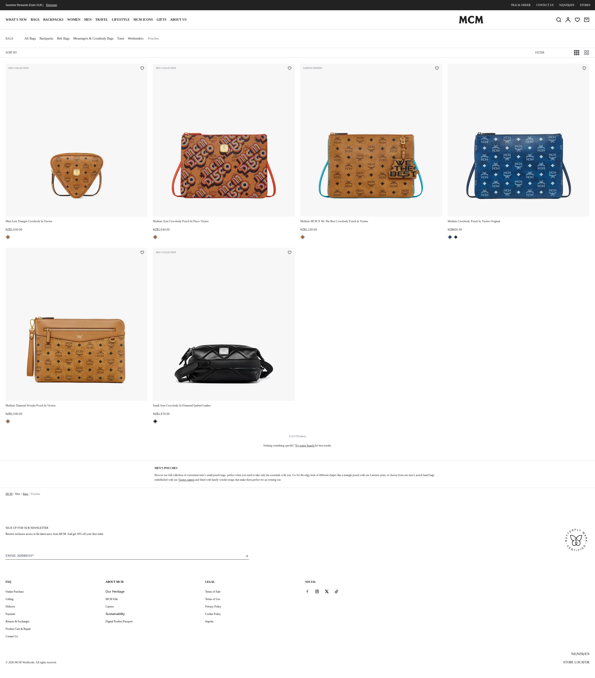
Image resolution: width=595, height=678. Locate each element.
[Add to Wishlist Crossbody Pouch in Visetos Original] (584, 69)
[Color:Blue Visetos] (450, 237)
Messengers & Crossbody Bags (93, 38)
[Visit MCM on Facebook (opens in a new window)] (307, 591)
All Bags (30, 38)
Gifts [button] (161, 19)
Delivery (10, 606)
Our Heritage (115, 591)
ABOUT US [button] (178, 19)
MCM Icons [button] (143, 19)
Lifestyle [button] (121, 19)
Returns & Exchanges (18, 621)
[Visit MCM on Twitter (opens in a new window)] (327, 591)
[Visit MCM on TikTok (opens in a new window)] (336, 591)
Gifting (9, 599)
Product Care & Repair (18, 629)
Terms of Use (212, 599)
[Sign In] (568, 20)
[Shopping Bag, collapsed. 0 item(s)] (586, 20)
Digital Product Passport (119, 621)
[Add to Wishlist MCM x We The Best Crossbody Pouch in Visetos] (437, 69)
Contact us (545, 5)
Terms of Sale (212, 591)
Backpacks (53, 19)
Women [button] (73, 19)
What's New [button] (16, 19)
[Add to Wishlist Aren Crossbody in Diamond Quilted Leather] (289, 253)
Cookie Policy (213, 614)
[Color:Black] (155, 421)
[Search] (559, 20)
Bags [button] (35, 19)
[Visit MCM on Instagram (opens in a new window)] (317, 591)
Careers (110, 606)
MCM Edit (112, 599)
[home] (471, 22)
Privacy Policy (213, 606)
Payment (10, 614)
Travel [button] (101, 19)
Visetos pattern (186, 479)
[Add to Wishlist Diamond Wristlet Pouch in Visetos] (142, 253)
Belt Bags (63, 38)
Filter (539, 52)
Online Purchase (15, 591)
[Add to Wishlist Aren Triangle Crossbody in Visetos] (142, 69)
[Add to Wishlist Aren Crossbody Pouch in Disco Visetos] (289, 69)
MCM (9, 494)
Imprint (209, 621)
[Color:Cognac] (8, 237)
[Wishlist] (577, 20)
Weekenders (135, 38)
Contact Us (12, 636)
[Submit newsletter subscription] (247, 556)
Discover (51, 5)
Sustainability (115, 614)
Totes (120, 38)
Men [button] (88, 19)
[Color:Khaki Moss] (456, 237)
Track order (521, 5)
